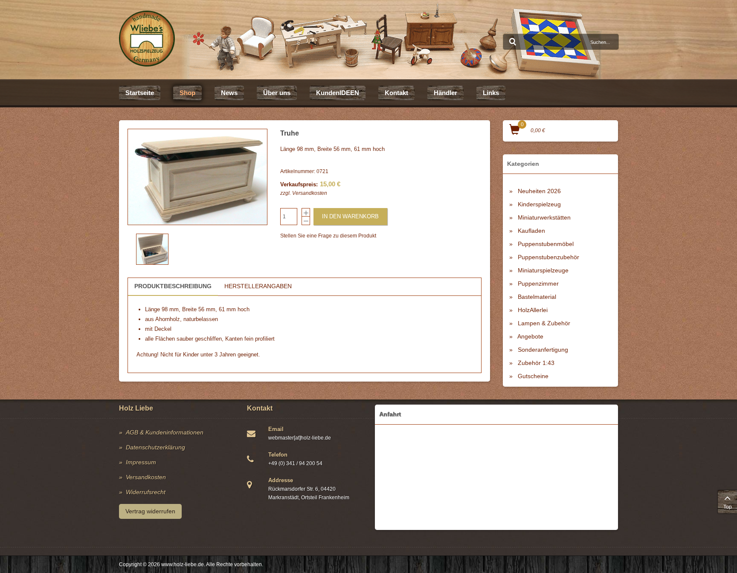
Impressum (141, 462)
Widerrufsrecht (145, 492)
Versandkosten (309, 193)
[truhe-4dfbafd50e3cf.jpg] (197, 177)
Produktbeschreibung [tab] (173, 286)
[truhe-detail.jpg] (152, 249)
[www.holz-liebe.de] (147, 39)
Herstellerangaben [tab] (258, 286)
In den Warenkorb (350, 216)
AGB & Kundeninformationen (164, 432)
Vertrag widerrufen (150, 511)
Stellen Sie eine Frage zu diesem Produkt (328, 236)
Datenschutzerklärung (155, 447)
